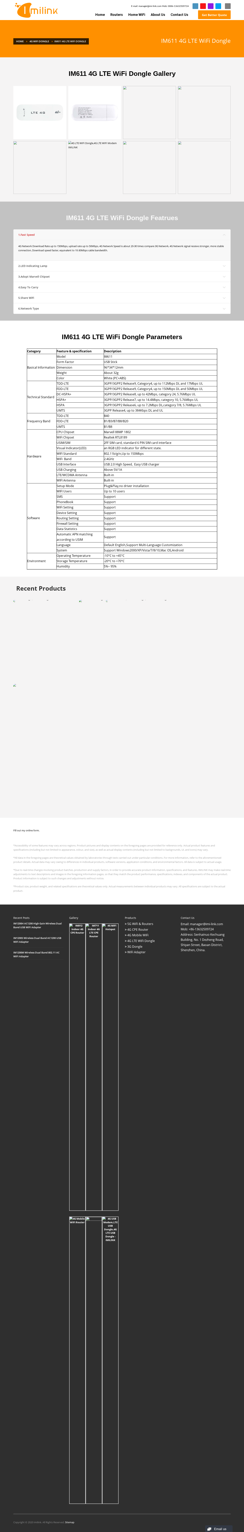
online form (32, 830)
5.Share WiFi (26, 298)
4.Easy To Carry (28, 287)
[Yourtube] (203, 6)
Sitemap (69, 1522)
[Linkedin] (195, 6)
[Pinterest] (211, 6)
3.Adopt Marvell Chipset (34, 276)
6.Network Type (28, 308)
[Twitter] (218, 6)
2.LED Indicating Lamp (32, 266)
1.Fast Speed (26, 235)
